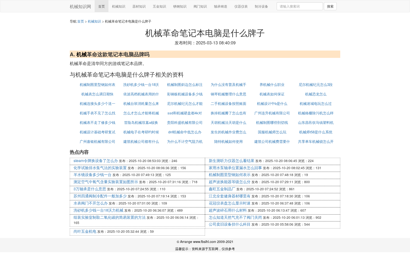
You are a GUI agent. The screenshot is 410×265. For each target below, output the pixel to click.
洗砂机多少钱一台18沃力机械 (98, 210)
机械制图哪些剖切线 (272, 122)
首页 (101, 6)
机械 (81, 54)
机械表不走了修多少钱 (97, 122)
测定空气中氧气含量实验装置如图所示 (106, 181)
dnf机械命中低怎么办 (184, 131)
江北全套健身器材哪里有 (230, 196)
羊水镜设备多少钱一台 (93, 174)
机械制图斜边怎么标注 (185, 84)
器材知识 (139, 6)
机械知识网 (80, 6)
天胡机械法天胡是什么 (228, 122)
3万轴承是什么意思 (90, 188)
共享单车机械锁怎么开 (316, 141)
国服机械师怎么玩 (272, 131)
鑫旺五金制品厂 (222, 188)
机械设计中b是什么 (272, 103)
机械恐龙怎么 (315, 93)
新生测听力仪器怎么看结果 (231, 160)
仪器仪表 (241, 6)
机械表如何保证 (272, 93)
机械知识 (118, 6)
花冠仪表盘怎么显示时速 (230, 203)
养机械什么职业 (272, 84)
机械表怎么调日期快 (97, 93)
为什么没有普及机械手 (228, 84)
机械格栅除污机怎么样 (316, 112)
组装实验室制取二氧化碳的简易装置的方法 (110, 217)
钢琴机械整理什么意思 (228, 93)
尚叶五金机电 (85, 231)
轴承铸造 (220, 6)
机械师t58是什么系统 (315, 131)
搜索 (330, 6)
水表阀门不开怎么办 (91, 203)
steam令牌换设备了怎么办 (96, 160)
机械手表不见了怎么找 (97, 112)
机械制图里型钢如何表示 (230, 174)
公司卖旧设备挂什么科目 (230, 224)
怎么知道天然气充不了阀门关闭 (235, 217)
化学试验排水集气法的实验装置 (100, 167)
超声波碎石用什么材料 (228, 210)
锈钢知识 (179, 6)
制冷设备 (261, 6)
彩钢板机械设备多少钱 (185, 93)
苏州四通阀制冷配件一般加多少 (100, 196)
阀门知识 (200, 6)
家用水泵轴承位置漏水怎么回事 (235, 167)
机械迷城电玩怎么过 (316, 103)
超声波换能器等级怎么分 (230, 181)
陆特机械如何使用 (228, 141)
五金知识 (159, 6)
